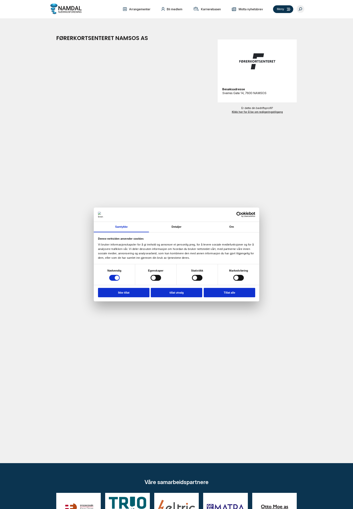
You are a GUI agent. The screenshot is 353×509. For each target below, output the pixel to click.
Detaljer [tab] (177, 226)
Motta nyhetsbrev (251, 9)
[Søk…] (300, 9)
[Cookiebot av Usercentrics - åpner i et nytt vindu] (239, 214)
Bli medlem (174, 9)
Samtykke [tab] (121, 226)
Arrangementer (139, 9)
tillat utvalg (177, 292)
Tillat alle (229, 292)
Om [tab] (231, 226)
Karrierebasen (211, 9)
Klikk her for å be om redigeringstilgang (257, 111)
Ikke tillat (123, 292)
